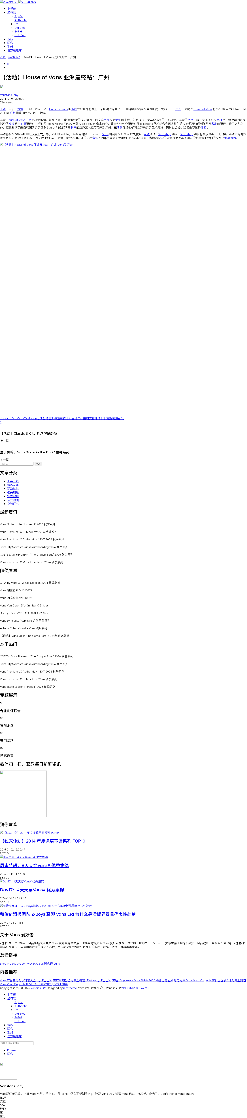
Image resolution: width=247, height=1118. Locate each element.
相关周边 (13, 492)
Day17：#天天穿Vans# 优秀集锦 (32, 890)
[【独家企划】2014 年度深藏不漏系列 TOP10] (29, 832)
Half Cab (19, 35)
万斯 (40, 418)
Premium (12, 1050)
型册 (10, 46)
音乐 (95, 138)
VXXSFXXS (34, 963)
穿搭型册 (13, 496)
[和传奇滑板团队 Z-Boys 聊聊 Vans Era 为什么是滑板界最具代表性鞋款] (46, 906)
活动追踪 (13, 488)
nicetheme (70, 988)
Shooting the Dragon (13, 963)
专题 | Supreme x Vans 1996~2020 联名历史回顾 (142, 980)
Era (16, 24)
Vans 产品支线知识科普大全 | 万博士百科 (26, 980)
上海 (3, 109)
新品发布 (13, 485)
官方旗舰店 (14, 50)
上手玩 (11, 8)
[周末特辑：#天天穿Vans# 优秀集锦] (24, 857)
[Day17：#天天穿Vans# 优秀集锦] (22, 881)
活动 (118, 120)
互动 (107, 120)
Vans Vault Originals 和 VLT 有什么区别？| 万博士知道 (34, 984)
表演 (233, 138)
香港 (20, 109)
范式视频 (13, 500)
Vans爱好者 (38, 988)
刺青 (73, 127)
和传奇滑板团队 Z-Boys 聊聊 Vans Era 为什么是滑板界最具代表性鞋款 (68, 914)
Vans (105, 134)
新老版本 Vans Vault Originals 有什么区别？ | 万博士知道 (210, 980)
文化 (92, 418)
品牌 (74, 418)
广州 (178, 109)
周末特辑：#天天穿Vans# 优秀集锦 (34, 865)
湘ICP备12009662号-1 (135, 988)
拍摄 (23, 123)
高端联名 (13, 504)
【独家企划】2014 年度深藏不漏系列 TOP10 (42, 841)
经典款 (11, 12)
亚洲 (74, 109)
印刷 (214, 123)
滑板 (219, 120)
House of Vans (58, 109)
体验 (203, 127)
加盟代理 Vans (50, 963)
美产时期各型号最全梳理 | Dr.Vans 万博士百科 (82, 980)
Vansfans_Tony (9, 95)
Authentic (20, 20)
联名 (10, 43)
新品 (10, 39)
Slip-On (18, 16)
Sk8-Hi (18, 31)
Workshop (164, 134)
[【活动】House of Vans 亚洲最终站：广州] (123, 144)
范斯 (109, 418)
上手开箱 (13, 481)
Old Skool (20, 27)
